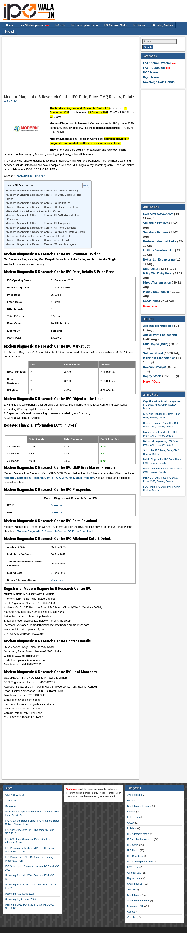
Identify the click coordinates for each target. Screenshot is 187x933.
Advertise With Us (14, 794)
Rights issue (133, 878)
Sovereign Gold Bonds (159, 82)
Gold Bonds (133, 817)
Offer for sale (134, 872)
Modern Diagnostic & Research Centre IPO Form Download (41, 227)
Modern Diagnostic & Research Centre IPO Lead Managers (41, 244)
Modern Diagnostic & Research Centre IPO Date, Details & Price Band (44, 196)
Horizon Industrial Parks (159, 241)
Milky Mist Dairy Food (158, 273)
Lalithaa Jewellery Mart (158, 250)
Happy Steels (152, 376)
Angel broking (134, 794)
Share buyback (135, 883)
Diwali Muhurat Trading (139, 806)
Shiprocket (150, 268)
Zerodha (131, 917)
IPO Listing (133, 850)
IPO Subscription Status (84, 25)
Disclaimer (10, 806)
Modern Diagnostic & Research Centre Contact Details (38, 240)
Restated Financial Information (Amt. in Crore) (34, 211)
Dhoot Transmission (157, 282)
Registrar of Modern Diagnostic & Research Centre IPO (39, 236)
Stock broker (134, 895)
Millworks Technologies (159, 357)
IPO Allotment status (138, 834)
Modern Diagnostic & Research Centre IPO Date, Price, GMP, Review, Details (69, 96)
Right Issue (151, 77)
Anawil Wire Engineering (160, 334)
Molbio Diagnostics (156, 291)
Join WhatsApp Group (32, 25)
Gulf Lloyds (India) (156, 344)
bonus (130, 800)
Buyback (9, 31)
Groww (130, 822)
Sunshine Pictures (156, 223)
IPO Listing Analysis (162, 25)
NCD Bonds (133, 867)
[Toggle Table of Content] (84, 185)
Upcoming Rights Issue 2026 (20, 899)
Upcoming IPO (135, 906)
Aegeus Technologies (158, 325)
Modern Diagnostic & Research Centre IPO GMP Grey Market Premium (43, 217)
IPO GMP (60, 25)
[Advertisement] (70, 65)
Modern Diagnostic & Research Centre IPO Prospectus (39, 223)
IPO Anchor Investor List (140, 839)
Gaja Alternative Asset (158, 214)
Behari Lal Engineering (159, 259)
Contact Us (11, 800)
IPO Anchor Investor (157, 63)
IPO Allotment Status (115, 25)
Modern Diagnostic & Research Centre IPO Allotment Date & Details (46, 232)
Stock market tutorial (138, 900)
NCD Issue (150, 72)
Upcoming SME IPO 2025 (30, 175)
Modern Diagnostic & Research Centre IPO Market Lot (38, 203)
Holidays (131, 828)
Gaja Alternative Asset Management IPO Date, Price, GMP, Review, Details (162, 405)
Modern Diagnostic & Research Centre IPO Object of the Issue (43, 207)
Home (9, 25)
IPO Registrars (135, 856)
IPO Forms (139, 25)
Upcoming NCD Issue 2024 (19, 893)
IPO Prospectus (154, 67)
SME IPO (12, 101)
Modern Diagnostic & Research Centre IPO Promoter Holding (42, 190)
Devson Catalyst (154, 367)
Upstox (131, 911)
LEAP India (151, 300)
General (131, 811)
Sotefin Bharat (153, 353)
